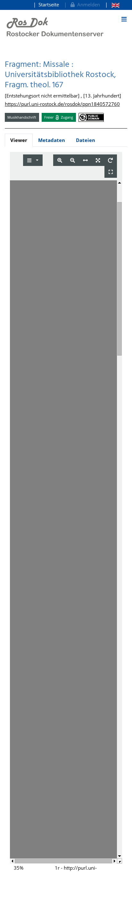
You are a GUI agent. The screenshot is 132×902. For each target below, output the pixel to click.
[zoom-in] (59, 160)
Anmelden (87, 4)
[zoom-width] (85, 160)
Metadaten (51, 140)
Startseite (48, 4)
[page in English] (112, 4)
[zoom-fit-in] (98, 160)
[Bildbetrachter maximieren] (110, 172)
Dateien (85, 140)
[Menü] (124, 19)
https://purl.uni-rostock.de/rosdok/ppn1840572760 (62, 104)
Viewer (18, 140)
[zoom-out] (72, 160)
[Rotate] (110, 160)
